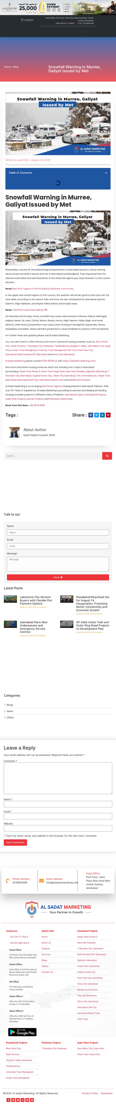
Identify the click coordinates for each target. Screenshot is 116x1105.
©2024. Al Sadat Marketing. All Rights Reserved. (30, 1093)
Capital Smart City (42, 375)
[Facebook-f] (8, 1100)
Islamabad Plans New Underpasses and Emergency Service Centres (34, 627)
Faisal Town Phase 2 (29, 371)
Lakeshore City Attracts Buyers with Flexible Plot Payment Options (36, 600)
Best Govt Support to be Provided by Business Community (43, 288)
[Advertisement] (58, 488)
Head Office (93, 873)
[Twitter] (13, 1100)
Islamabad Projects (75, 394)
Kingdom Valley (79, 345)
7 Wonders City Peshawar (39, 345)
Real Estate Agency (52, 386)
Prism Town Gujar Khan (53, 371)
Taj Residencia (61, 345)
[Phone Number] (7, 880)
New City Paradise (75, 371)
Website (8, 823)
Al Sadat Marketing (15, 360)
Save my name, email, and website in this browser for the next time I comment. (51, 836)
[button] (84, 31)
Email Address (54, 878)
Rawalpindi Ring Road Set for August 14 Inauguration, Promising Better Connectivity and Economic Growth (92, 603)
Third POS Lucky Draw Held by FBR (30, 309)
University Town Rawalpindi (51, 350)
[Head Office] (81, 880)
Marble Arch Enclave (79, 379)
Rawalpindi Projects (96, 394)
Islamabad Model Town (51, 379)
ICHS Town (71, 350)
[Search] (107, 456)
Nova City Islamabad (63, 354)
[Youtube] (18, 1100)
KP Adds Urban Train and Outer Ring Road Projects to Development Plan (92, 625)
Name (10, 526)
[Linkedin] (27, 1100)
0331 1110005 (48, 360)
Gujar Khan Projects (15, 398)
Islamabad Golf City (28, 379)
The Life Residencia (86, 375)
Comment (10, 761)
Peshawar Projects (58, 398)
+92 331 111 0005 (37, 405)
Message (12, 553)
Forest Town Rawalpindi (24, 350)
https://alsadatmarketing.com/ (79, 360)
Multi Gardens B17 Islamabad (32, 354)
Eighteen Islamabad (96, 371)
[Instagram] (22, 1100)
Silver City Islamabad (64, 375)
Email (10, 539)
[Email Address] (41, 880)
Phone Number (21, 878)
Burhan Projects (35, 398)
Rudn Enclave (18, 345)
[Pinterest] (32, 1100)
